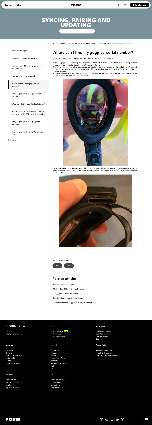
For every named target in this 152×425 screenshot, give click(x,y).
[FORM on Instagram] (113, 420)
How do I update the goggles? (24, 58)
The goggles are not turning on (65, 293)
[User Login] (125, 5)
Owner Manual (104, 43)
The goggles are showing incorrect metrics (26, 95)
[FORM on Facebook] (108, 420)
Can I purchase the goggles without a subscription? (73, 303)
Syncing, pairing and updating (122, 43)
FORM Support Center (60, 43)
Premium (8, 5)
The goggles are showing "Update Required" (26, 123)
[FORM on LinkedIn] (123, 420)
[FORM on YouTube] (118, 420)
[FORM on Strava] (102, 420)
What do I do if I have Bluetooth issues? (28, 104)
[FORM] (76, 5)
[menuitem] (15, 326)
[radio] (57, 265)
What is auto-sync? (20, 51)
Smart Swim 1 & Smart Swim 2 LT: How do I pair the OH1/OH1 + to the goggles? (28, 112)
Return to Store (139, 5)
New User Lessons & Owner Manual (83, 43)
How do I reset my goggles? (23, 76)
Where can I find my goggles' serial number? (26, 84)
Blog (19, 5)
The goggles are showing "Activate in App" (27, 133)
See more (12, 140)
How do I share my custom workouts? (68, 298)
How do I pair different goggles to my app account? (27, 67)
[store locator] (118, 5)
